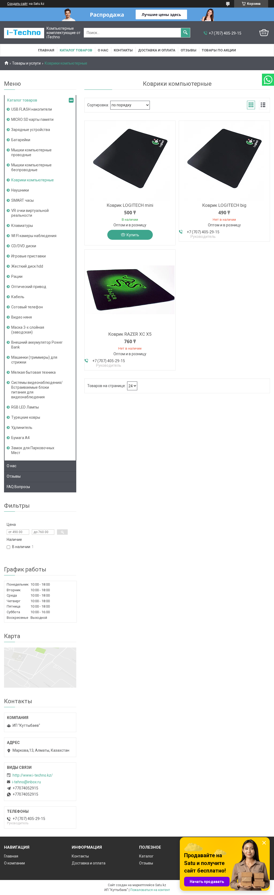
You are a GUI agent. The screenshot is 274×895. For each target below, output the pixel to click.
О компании (14, 863)
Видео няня (21, 317)
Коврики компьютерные (32, 180)
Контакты (123, 50)
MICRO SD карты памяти (32, 119)
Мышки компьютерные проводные (31, 152)
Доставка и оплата (156, 50)
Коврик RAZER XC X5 (130, 334)
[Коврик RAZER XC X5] (130, 290)
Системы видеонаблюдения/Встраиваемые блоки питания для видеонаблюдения (37, 389)
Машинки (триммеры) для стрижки (34, 359)
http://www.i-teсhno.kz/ (33, 775)
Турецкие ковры (25, 417)
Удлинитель (21, 427)
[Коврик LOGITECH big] (224, 161)
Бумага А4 (20, 438)
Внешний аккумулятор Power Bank (37, 344)
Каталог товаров (76, 50)
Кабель (17, 297)
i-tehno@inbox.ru (26, 782)
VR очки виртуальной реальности (30, 213)
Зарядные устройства (30, 130)
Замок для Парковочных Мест (32, 450)
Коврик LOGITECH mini (130, 205)
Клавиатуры (22, 225)
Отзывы (188, 50)
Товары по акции (219, 50)
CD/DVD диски (23, 246)
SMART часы (22, 200)
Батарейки (20, 140)
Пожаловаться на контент (150, 890)
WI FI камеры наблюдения (33, 236)
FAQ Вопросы (18, 487)
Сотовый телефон (27, 307)
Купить (133, 235)
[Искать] (185, 32)
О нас (103, 50)
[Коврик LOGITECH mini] (130, 161)
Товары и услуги (26, 63)
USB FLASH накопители (31, 109)
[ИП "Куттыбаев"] (24, 32)
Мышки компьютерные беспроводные (31, 167)
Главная (46, 50)
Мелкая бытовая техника (33, 372)
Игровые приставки (28, 256)
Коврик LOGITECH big (224, 205)
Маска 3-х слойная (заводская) (27, 329)
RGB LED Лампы (25, 407)
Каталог (146, 856)
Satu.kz (160, 885)
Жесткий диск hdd (27, 266)
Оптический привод (28, 286)
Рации (16, 276)
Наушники (20, 190)
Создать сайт (17, 4)
